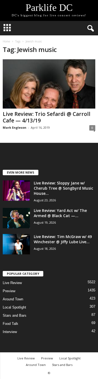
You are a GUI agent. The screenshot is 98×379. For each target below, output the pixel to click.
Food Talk (10, 324)
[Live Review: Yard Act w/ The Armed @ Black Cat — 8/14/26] (16, 218)
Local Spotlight (14, 307)
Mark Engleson (14, 127)
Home (6, 41)
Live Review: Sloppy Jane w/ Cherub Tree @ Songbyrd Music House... (63, 188)
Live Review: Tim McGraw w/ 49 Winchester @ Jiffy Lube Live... (63, 239)
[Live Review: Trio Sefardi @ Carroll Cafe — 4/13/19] (49, 84)
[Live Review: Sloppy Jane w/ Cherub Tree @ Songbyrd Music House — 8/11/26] (16, 190)
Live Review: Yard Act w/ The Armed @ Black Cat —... (60, 213)
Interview (10, 332)
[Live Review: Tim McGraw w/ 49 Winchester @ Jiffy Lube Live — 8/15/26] (16, 244)
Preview (9, 291)
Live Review (12, 283)
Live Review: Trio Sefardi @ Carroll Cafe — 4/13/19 (46, 117)
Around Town (13, 299)
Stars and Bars (14, 315)
